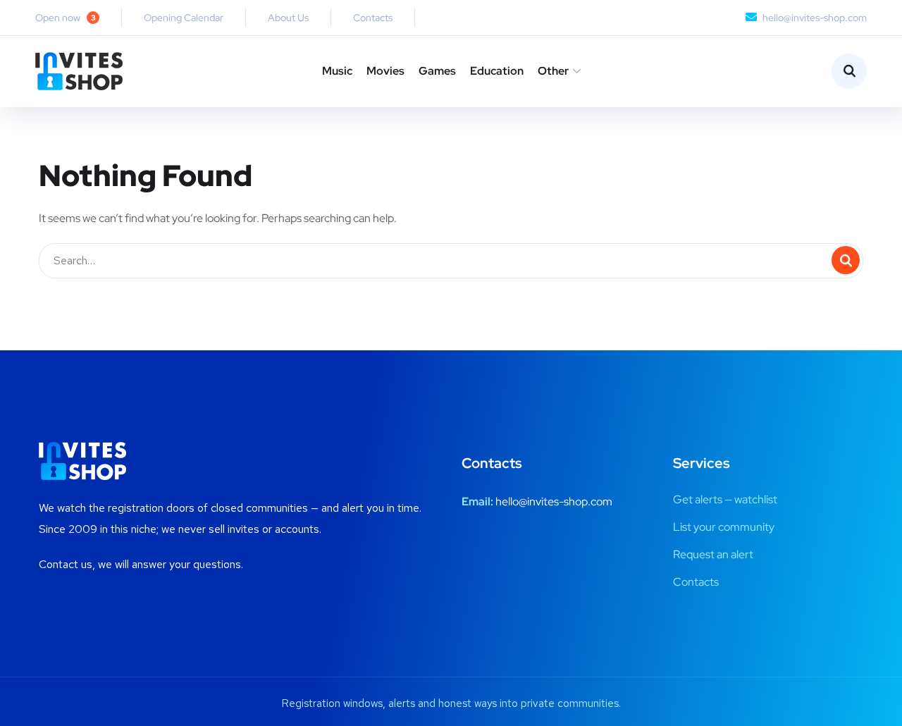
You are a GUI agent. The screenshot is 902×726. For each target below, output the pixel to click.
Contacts (373, 17)
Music (337, 70)
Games (437, 70)
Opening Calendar (183, 17)
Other (553, 70)
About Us (288, 17)
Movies (385, 70)
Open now (65, 17)
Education (497, 70)
